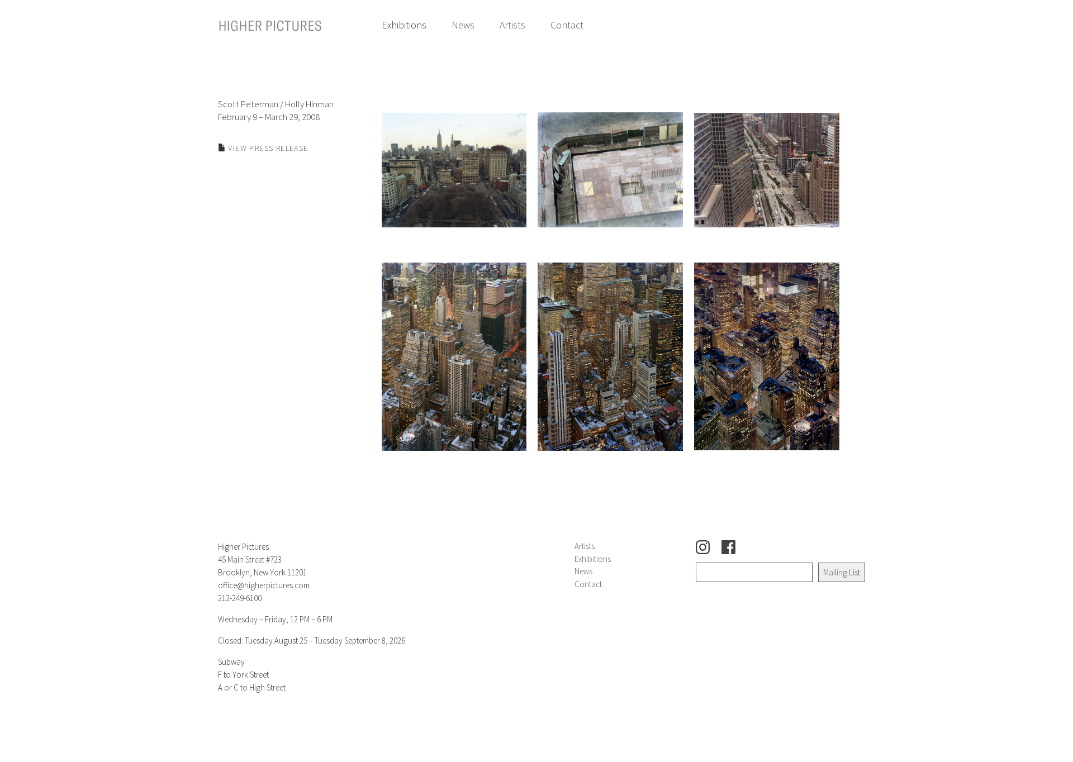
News (463, 24)
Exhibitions (404, 24)
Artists (512, 24)
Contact (566, 24)
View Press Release (267, 148)
